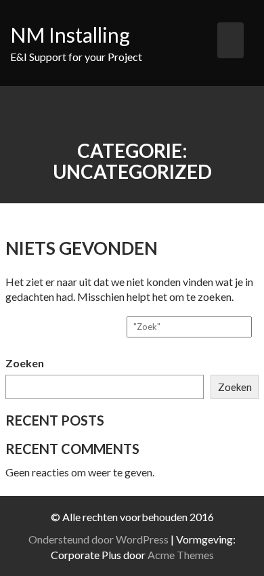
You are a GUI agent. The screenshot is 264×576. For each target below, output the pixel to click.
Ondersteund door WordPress (98, 539)
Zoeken (24, 362)
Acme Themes (181, 554)
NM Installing (70, 34)
